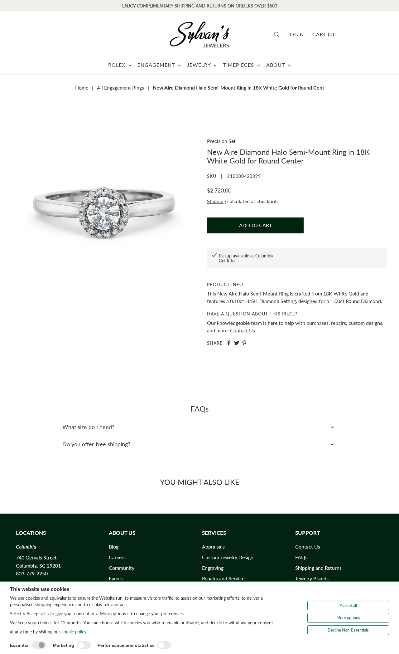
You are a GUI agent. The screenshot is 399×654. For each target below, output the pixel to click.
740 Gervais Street (36, 557)
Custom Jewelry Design (227, 557)
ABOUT (276, 65)
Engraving (213, 568)
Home (81, 87)
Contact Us (242, 330)
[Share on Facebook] (228, 342)
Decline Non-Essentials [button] (348, 629)
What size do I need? (88, 426)
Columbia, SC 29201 (38, 566)
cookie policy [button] (73, 631)
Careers (117, 557)
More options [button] (348, 617)
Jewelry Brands (312, 578)
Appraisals (213, 546)
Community (121, 568)
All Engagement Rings (120, 87)
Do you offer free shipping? (96, 444)
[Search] (278, 34)
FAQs (301, 557)
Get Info (227, 260)
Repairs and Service (223, 578)
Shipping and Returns (318, 568)
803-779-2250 (32, 573)
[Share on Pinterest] (244, 342)
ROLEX (117, 65)
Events (116, 578)
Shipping (216, 201)
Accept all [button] (348, 605)
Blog (113, 546)
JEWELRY (199, 65)
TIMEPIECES (239, 65)
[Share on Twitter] (236, 342)
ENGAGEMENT (156, 65)
